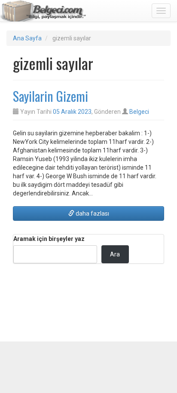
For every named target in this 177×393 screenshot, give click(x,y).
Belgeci (139, 111)
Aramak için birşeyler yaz (49, 238)
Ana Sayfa (27, 38)
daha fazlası (91, 213)
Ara (115, 254)
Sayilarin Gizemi (50, 96)
